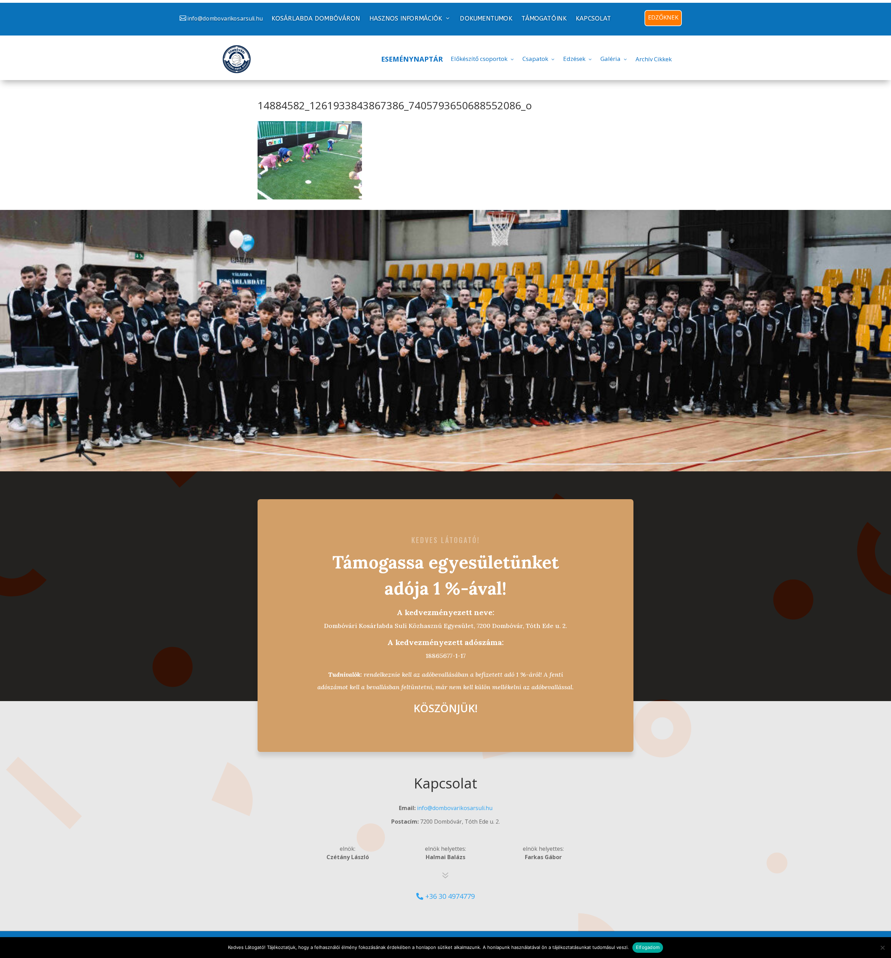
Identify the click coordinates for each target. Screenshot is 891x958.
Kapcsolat (593, 18)
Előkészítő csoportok (479, 59)
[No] (882, 947)
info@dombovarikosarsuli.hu (224, 18)
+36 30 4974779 (450, 896)
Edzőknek (663, 17)
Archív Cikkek (654, 59)
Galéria (610, 59)
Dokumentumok (486, 18)
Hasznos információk (405, 18)
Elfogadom (648, 947)
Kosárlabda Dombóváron (315, 18)
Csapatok (535, 59)
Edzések (574, 59)
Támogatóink (544, 18)
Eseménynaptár (412, 59)
